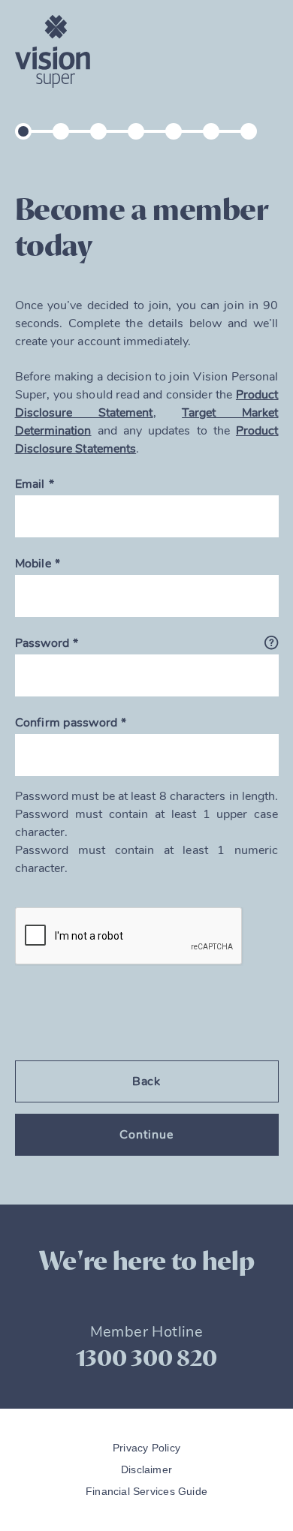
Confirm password (66, 722)
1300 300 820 (146, 1358)
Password (42, 643)
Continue (146, 1134)
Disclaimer (146, 1469)
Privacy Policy (146, 1448)
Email (30, 484)
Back (147, 1081)
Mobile (33, 563)
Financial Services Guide (146, 1491)
